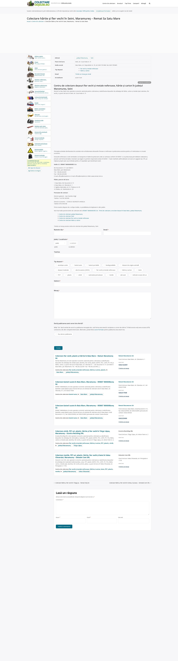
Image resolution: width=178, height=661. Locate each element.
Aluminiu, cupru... (41, 80)
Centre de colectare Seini (66, 216)
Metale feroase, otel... (40, 74)
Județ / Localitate (61, 239)
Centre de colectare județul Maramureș (71, 214)
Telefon (57, 252)
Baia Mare (60, 372)
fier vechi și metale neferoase (89, 69)
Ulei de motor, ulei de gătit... (42, 115)
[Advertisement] (89, 36)
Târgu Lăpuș (78, 445)
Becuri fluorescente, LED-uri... (42, 92)
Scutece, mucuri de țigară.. (41, 156)
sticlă (80, 275)
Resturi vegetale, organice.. (41, 150)
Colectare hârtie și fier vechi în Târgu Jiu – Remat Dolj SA (72, 483)
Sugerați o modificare (144, 82)
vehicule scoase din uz (140, 275)
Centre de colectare (109, 3)
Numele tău (59, 230)
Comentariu (59, 500)
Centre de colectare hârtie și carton (69, 220)
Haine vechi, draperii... (40, 103)
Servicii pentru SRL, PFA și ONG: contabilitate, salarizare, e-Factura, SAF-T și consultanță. (38, 163)
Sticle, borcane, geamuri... (41, 68)
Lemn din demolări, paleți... (41, 126)
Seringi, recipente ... (39, 138)
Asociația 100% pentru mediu (85, 11)
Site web (120, 517)
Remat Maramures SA (126, 356)
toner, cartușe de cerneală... (41, 97)
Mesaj (56, 290)
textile (111, 275)
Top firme (128, 3)
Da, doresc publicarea (65, 334)
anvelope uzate (63, 265)
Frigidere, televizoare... (41, 86)
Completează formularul (103, 11)
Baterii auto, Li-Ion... (40, 109)
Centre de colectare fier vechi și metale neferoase (74, 218)
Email (105, 230)
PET (59, 275)
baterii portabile (94, 265)
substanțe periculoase (96, 275)
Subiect (57, 281)
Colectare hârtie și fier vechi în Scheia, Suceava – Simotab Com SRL (129, 483)
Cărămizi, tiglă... (41, 132)
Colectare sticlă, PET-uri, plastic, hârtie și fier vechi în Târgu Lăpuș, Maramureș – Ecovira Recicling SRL (82, 432)
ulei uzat (123, 275)
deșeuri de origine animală (130, 265)
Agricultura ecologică (34, 171)
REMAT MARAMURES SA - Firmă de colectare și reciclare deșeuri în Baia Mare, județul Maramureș (112, 210)
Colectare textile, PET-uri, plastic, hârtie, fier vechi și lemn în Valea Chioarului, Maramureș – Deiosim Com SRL (82, 456)
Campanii (136, 3)
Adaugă (143, 3)
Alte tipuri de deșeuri (34, 168)
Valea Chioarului (84, 471)
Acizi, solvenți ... (41, 144)
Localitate (72, 247)
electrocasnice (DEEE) (83, 270)
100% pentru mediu (66, 3)
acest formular (99, 330)
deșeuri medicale (63, 270)
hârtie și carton (84, 71)
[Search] (149, 3)
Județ (56, 247)
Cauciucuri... (39, 121)
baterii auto (78, 265)
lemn (140, 270)
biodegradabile (110, 265)
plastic (69, 275)
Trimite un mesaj (124, 368)
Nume (58, 517)
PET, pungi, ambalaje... (40, 62)
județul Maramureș (82, 58)
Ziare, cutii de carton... (40, 57)
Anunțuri (120, 3)
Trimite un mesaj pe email (83, 74)
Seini (92, 58)
